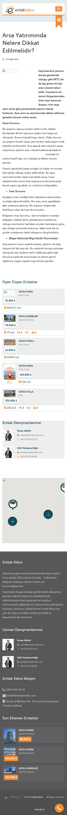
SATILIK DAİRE (26, 730)
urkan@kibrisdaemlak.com (32, 435)
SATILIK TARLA (26, 341)
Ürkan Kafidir (24, 430)
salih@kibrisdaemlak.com (31, 452)
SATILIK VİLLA (26, 391)
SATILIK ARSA (26, 291)
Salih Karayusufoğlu (27, 448)
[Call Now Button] (59, 808)
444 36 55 (39, 809)
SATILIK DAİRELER (28, 316)
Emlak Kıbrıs (37, 797)
